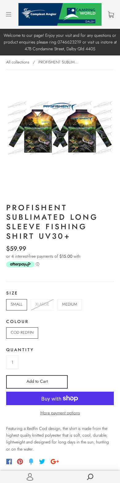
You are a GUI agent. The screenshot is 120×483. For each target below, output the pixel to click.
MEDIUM (69, 304)
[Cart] (111, 14)
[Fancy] (31, 461)
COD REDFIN (22, 332)
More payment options (60, 413)
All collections (17, 62)
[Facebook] (9, 461)
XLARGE (42, 304)
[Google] (55, 461)
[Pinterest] (20, 461)
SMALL (16, 304)
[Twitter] (42, 461)
